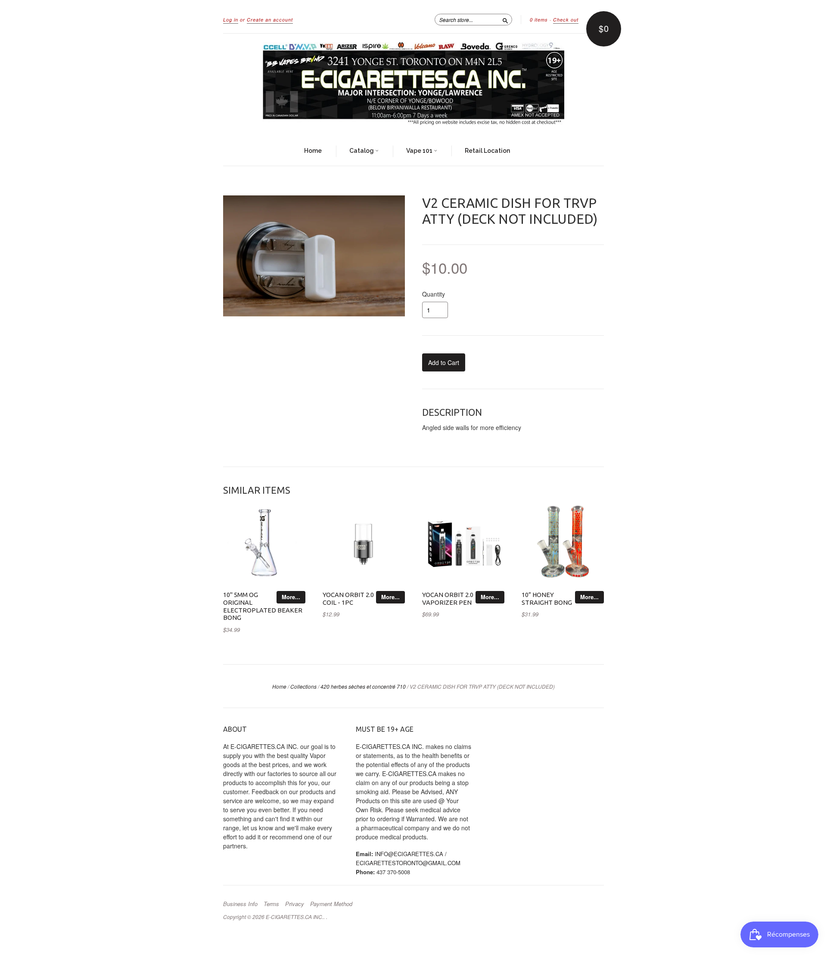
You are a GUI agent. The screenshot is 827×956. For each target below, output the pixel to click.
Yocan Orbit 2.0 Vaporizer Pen (447, 598)
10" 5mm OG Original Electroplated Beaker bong (262, 606)
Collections (303, 686)
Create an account (270, 19)
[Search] (505, 19)
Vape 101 (420, 150)
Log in (230, 19)
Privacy (294, 904)
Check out (565, 19)
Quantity (433, 294)
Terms (271, 904)
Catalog (362, 150)
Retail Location (487, 150)
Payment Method (331, 904)
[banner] (413, 85)
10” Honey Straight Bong (547, 598)
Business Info (240, 904)
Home (313, 150)
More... (291, 597)
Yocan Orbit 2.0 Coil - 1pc (348, 598)
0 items (539, 19)
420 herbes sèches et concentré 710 (363, 686)
